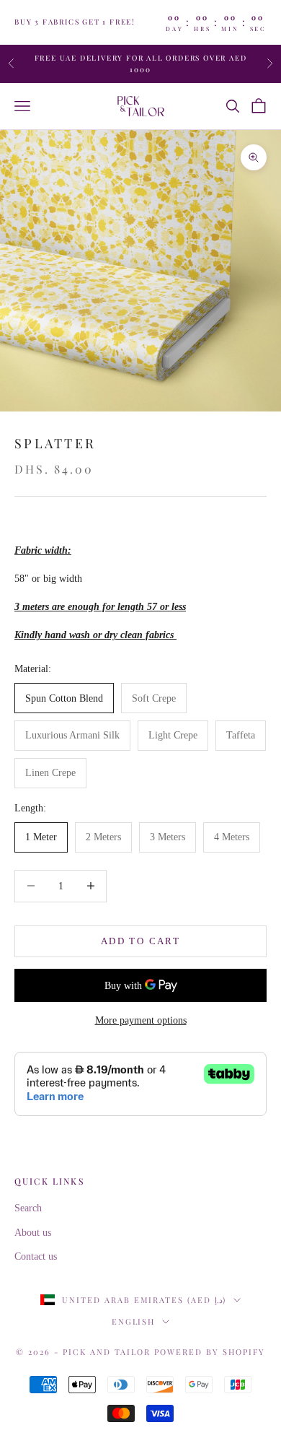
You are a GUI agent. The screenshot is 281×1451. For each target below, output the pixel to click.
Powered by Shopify (209, 1351)
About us (32, 1232)
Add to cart (140, 941)
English (134, 1321)
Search (28, 1208)
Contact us (35, 1256)
